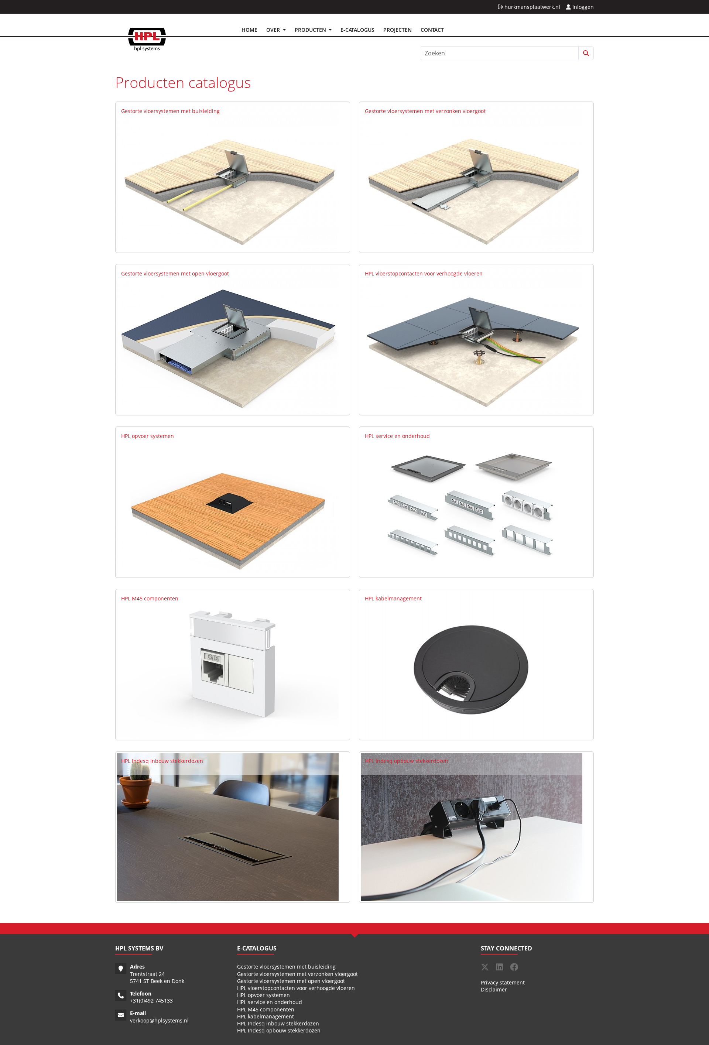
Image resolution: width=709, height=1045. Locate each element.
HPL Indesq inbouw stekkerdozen (162, 760)
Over (273, 29)
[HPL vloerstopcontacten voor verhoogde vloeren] (471, 339)
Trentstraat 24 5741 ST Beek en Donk (157, 977)
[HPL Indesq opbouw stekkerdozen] (471, 826)
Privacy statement (503, 982)
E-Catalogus (357, 29)
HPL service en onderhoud (397, 435)
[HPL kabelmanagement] (471, 664)
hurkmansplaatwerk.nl (531, 6)
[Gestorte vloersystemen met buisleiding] (228, 176)
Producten (311, 29)
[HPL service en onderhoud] (471, 501)
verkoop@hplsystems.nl (159, 1020)
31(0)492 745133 (153, 1000)
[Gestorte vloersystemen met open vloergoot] (228, 339)
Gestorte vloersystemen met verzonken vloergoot (425, 110)
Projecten (397, 29)
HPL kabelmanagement (393, 598)
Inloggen (582, 6)
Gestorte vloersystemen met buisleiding (170, 110)
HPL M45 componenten (149, 598)
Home (249, 29)
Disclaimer (494, 989)
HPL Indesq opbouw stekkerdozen (406, 760)
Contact (432, 29)
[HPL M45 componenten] (228, 664)
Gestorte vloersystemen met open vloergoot (175, 273)
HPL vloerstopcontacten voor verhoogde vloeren (424, 273)
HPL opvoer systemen (147, 435)
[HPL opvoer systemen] (228, 501)
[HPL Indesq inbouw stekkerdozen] (228, 826)
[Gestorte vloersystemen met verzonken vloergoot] (471, 176)
